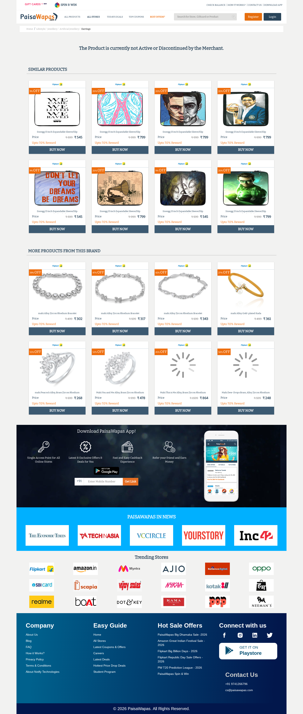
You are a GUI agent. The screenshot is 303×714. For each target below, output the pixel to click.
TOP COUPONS (136, 16)
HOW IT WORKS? (237, 5)
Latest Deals (101, 659)
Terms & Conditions (38, 665)
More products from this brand (64, 250)
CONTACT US (255, 5)
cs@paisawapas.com (239, 690)
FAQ (29, 647)
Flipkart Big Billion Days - (177, 651)
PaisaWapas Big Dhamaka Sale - (182, 634)
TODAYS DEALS (115, 16)
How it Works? (35, 653)
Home (97, 634)
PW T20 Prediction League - (180, 667)
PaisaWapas (139, 708)
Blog (29, 640)
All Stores (99, 640)
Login (272, 17)
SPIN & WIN (68, 5)
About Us (32, 634)
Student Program (104, 671)
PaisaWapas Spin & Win (173, 673)
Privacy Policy (35, 659)
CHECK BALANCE (216, 5)
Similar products (47, 69)
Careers (98, 653)
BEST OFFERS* (157, 16)
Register (253, 17)
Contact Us (241, 674)
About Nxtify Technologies (42, 671)
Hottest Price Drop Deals (109, 665)
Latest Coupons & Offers (109, 647)
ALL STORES (93, 16)
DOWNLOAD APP (273, 5)
